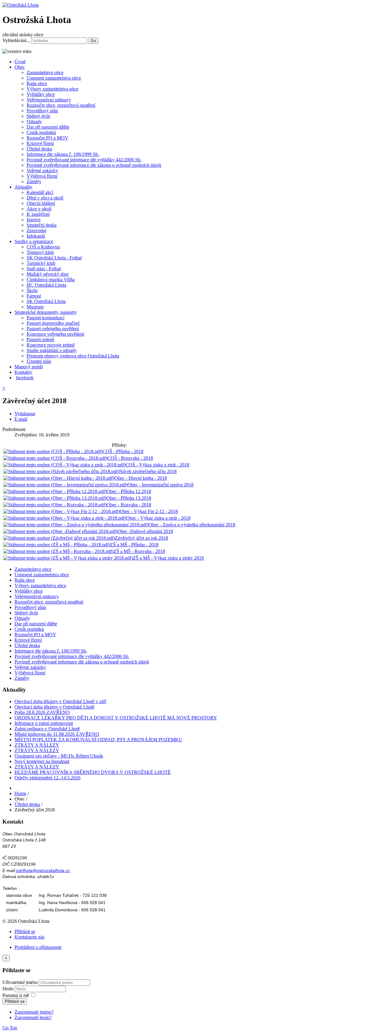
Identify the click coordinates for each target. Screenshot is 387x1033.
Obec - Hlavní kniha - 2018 (140, 478)
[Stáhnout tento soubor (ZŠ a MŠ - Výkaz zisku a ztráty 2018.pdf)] (68, 558)
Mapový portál (29, 366)
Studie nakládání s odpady (52, 350)
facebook (25, 377)
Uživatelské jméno (20, 982)
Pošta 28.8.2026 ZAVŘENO (42, 712)
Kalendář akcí (40, 192)
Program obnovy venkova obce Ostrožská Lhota (73, 355)
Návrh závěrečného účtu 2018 (148, 471)
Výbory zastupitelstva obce (52, 88)
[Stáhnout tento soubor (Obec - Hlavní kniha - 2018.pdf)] (58, 478)
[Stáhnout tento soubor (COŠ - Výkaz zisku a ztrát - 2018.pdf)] (64, 464)
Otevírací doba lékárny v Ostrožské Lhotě (54, 706)
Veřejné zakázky (42, 170)
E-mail (21, 419)
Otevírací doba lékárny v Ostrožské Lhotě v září (60, 701)
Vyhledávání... (16, 40)
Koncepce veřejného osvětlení (55, 334)
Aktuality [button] (23, 186)
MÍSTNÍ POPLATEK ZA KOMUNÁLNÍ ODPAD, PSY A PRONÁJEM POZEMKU (98, 739)
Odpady (34, 121)
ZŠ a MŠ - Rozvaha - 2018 (139, 551)
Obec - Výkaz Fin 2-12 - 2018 (149, 511)
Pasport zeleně (40, 339)
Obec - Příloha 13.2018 (128, 498)
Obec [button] (20, 67)
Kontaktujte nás (29, 936)
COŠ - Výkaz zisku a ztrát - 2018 (157, 464)
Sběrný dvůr (38, 116)
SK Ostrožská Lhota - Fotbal (54, 257)
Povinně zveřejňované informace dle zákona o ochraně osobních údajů (94, 165)
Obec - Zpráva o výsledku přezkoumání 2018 (191, 524)
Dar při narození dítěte (48, 127)
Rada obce (37, 83)
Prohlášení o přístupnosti (38, 947)
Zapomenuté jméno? (34, 1012)
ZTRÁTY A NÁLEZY (37, 745)
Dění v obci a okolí (45, 197)
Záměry (34, 181)
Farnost (34, 295)
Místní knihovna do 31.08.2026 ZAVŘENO (57, 734)
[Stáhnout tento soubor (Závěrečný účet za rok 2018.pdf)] (59, 538)
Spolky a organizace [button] (34, 241)
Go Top (9, 1027)
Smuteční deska (42, 225)
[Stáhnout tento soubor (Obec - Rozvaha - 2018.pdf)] (54, 504)
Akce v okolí (39, 208)
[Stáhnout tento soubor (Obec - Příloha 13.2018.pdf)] (54, 498)
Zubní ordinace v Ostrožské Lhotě (47, 728)
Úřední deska (39, 148)
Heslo (8, 988)
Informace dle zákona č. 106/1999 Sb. (63, 154)
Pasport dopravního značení (53, 323)
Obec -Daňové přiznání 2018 (145, 531)
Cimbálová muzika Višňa (51, 279)
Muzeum (35, 306)
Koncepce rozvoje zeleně (51, 344)
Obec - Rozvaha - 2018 (128, 504)
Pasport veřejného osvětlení (53, 328)
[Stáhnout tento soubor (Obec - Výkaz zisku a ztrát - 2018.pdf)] (64, 518)
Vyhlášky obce (41, 94)
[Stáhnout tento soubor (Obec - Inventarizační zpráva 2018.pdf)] (65, 484)
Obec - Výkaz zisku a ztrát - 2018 (158, 518)
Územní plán (39, 361)
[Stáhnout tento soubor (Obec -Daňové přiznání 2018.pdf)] (60, 531)
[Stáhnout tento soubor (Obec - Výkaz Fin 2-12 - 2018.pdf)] (61, 511)
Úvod (20, 61)
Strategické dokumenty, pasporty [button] (46, 312)
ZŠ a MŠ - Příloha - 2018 (134, 544)
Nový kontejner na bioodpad (42, 761)
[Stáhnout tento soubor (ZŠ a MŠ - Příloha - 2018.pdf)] (56, 544)
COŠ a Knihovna (43, 246)
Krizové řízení (40, 143)
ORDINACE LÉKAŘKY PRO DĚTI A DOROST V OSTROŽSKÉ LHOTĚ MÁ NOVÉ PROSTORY (116, 717)
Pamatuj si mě (15, 995)
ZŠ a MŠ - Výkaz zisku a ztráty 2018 (168, 558)
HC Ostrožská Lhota (46, 285)
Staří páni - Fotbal (44, 268)
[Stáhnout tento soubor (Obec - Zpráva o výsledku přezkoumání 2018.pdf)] (75, 524)
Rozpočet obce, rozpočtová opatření (61, 105)
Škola (32, 290)
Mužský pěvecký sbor (48, 274)
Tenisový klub (40, 252)
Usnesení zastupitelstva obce (54, 78)
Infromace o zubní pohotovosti (44, 723)
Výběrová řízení (42, 176)
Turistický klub (41, 263)
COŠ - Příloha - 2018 (122, 451)
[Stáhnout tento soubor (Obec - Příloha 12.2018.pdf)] (54, 491)
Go (93, 40)
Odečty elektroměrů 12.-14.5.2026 (47, 777)
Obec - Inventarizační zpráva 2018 (161, 484)
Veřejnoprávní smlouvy (49, 99)
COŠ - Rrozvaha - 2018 (130, 458)
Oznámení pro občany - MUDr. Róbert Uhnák (59, 755)
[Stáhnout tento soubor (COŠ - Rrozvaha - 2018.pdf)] (55, 458)
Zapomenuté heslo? (33, 1017)
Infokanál (36, 236)
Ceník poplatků (41, 132)
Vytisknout (25, 413)
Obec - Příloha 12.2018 (128, 491)
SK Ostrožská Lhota (46, 301)
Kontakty (23, 372)
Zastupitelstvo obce (45, 72)
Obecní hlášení (41, 203)
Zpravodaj (36, 230)
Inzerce (34, 219)
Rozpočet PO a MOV (47, 137)
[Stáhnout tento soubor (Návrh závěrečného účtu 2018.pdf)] (61, 471)
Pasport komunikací (45, 317)
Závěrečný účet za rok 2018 (141, 538)
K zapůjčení (38, 214)
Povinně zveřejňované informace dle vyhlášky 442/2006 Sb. (84, 159)
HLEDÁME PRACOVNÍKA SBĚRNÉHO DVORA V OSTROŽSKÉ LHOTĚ (93, 772)
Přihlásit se (25, 931)
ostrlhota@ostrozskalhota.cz (43, 870)
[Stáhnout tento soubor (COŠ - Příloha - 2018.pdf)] (52, 451)
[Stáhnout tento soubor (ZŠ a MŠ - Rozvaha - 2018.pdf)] (58, 551)
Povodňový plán (42, 110)
